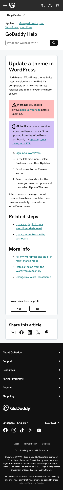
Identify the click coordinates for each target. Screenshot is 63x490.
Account (8, 387)
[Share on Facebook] (21, 332)
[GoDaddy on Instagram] (13, 432)
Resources (9, 370)
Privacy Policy (30, 444)
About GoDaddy (12, 352)
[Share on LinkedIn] (30, 332)
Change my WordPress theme (33, 276)
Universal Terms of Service (31, 483)
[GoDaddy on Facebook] (5, 432)
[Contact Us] (43, 5)
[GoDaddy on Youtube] (39, 432)
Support (7, 361)
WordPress (26, 27)
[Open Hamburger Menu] (4, 5)
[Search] (54, 43)
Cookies (46, 444)
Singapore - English (14, 422)
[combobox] (28, 42)
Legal (16, 444)
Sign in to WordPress (28, 152)
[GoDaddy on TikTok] (22, 432)
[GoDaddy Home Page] (17, 408)
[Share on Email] (13, 332)
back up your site (30, 109)
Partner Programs (13, 378)
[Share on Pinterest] (47, 332)
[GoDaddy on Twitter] (30, 432)
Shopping (8, 396)
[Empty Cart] (57, 5)
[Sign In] (50, 5)
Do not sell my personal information (31, 450)
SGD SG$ (50, 422)
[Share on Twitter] (38, 332)
